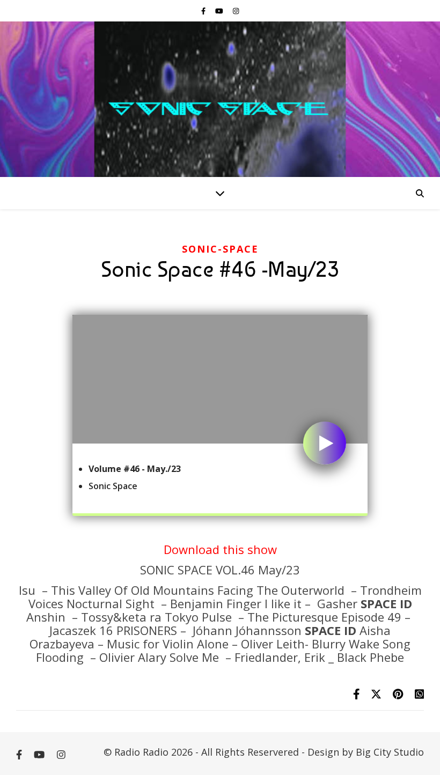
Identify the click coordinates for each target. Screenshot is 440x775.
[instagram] (236, 11)
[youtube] (220, 11)
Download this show (220, 549)
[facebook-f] (204, 11)
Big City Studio (390, 752)
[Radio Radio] (220, 99)
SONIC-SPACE (220, 248)
